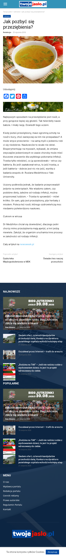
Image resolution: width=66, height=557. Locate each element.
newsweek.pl (27, 244)
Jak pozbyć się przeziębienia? (18, 24)
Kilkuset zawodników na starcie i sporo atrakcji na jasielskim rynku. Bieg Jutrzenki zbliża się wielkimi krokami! (31, 319)
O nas (6, 481)
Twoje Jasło (7, 12)
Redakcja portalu (11, 491)
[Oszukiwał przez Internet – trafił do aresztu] (9, 354)
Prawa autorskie (11, 500)
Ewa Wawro (10, 327)
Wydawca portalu (12, 486)
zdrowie (17, 12)
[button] (5, 4)
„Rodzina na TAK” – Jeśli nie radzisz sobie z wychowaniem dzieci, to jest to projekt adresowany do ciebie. (40, 367)
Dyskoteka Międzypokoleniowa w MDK (16, 260)
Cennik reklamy (11, 495)
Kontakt (7, 509)
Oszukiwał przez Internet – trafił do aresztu (40, 351)
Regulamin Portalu (12, 504)
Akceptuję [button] (52, 552)
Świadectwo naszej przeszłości (53, 260)
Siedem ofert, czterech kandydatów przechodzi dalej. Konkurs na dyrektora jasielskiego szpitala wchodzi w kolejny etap (40, 338)
